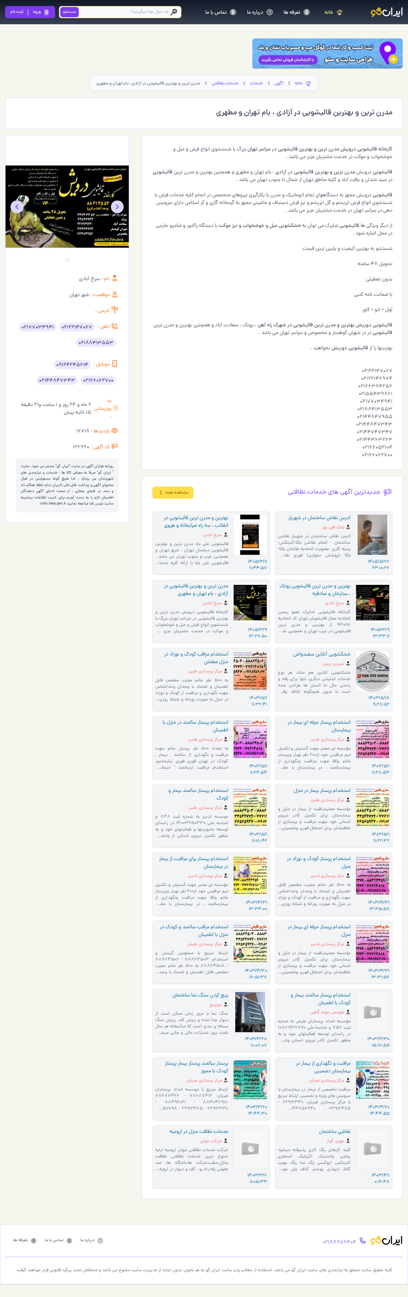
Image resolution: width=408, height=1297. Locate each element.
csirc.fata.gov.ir (53, 504)
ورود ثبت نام (25, 12)
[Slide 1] (67, 260)
